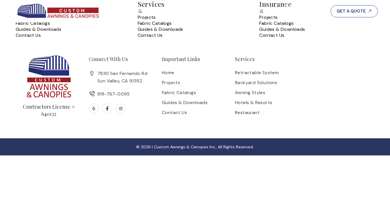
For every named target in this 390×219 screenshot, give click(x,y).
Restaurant (247, 112)
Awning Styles (250, 93)
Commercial (147, 11)
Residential (187, 11)
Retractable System (257, 73)
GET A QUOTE (351, 11)
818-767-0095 (303, 11)
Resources (258, 11)
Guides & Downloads (38, 29)
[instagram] (121, 108)
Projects (223, 11)
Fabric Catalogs (33, 23)
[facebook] (107, 108)
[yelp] (94, 108)
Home (168, 73)
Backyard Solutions (256, 83)
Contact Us (28, 35)
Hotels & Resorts (253, 103)
